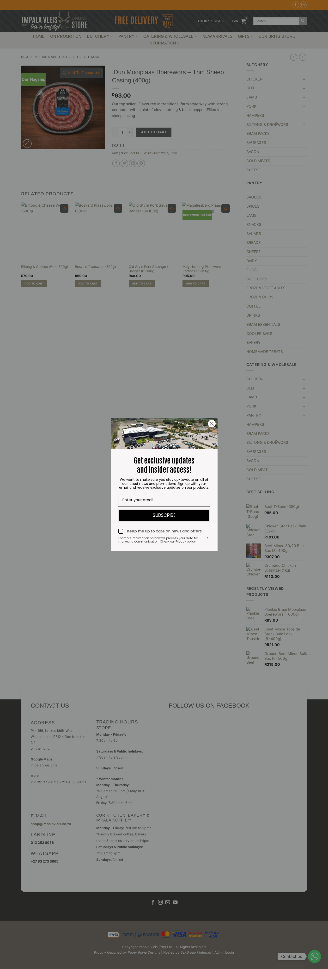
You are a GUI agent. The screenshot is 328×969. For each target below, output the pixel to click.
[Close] (212, 423)
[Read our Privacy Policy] (207, 539)
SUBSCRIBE (164, 515)
